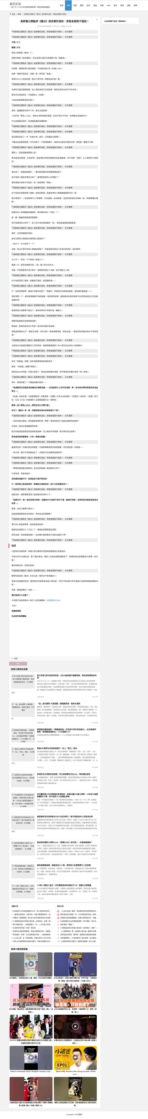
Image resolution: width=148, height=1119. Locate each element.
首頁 (61, 5)
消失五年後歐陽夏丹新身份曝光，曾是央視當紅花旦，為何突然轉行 (37, 941)
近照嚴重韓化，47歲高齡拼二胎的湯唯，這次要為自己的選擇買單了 (84, 938)
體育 (81, 5)
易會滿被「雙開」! (67, 924)
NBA (108, 5)
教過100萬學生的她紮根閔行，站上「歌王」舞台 (57, 748)
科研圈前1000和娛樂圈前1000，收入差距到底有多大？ (33, 911)
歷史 (88, 5)
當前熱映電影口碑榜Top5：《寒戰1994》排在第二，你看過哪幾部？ (65, 842)
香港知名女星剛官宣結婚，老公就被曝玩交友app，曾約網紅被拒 (63, 774)
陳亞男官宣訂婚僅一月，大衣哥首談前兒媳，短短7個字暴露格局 (83, 914)
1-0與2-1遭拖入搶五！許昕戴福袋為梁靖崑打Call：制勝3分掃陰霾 (64, 885)
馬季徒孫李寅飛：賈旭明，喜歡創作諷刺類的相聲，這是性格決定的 (84, 934)
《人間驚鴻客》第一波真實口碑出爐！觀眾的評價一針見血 (81, 931)
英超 (102, 5)
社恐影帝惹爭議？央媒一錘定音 (24, 928)
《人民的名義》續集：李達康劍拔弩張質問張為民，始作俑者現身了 (84, 911)
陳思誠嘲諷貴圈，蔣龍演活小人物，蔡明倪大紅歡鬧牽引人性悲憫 (64, 865)
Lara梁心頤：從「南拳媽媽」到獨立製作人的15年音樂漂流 (34, 938)
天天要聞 (15, 4)
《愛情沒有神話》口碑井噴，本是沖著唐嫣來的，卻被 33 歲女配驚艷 (38, 914)
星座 (122, 5)
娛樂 (68, 5)
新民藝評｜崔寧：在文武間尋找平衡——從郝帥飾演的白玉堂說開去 (37, 934)
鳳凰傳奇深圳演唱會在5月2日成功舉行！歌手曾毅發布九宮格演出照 (65, 817)
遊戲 (95, 5)
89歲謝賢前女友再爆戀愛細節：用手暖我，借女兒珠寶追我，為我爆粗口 (86, 921)
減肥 (129, 5)
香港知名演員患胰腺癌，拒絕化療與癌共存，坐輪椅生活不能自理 (36, 931)
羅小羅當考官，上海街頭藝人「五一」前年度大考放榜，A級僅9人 (36, 924)
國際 (135, 5)
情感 (75, 5)
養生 (115, 5)
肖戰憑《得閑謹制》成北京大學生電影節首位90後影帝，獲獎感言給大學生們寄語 (42, 918)
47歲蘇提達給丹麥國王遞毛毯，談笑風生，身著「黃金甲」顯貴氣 (36, 921)
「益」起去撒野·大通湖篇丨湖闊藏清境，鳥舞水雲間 (58, 704)
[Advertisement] (55, 636)
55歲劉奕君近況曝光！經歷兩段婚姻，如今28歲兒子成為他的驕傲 (85, 941)
